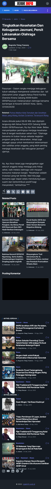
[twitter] (13, 192)
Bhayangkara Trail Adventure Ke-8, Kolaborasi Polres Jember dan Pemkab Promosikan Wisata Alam (37, 259)
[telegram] (23, 192)
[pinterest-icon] (17, 471)
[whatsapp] (18, 192)
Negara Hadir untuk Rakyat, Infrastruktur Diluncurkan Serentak (31, 356)
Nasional (24, 458)
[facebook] (8, 192)
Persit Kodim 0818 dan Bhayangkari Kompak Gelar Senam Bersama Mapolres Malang (36, 223)
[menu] (4, 3)
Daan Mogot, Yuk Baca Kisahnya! (30, 402)
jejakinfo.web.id (29, 484)
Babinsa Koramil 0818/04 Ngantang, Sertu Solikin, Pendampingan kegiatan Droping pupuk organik (13, 258)
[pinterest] (28, 192)
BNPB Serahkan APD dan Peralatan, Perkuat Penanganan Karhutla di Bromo (31, 328)
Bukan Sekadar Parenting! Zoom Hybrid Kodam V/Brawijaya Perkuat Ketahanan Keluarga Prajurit (31, 342)
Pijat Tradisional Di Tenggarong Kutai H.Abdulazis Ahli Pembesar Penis (31, 386)
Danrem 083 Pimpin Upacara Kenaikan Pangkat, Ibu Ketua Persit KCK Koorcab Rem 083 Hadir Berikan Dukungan (13, 225)
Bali (17, 458)
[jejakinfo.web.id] (25, 4)
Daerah (18, 322)
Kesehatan (20, 382)
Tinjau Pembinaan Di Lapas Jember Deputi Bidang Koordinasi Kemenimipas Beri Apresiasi (31, 419)
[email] (33, 192)
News (25, 322)
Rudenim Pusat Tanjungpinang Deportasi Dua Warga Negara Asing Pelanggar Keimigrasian (31, 372)
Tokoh (18, 399)
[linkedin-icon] (12, 471)
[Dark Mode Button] (47, 3)
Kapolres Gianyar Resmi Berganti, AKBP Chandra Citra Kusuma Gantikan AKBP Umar (32, 463)
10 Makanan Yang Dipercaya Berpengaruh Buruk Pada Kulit (29, 447)
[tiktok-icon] (22, 471)
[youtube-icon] (8, 471)
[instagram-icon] (3, 471)
